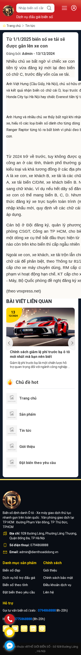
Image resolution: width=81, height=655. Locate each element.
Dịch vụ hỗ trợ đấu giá (19, 578)
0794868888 (47, 610)
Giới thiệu (50, 570)
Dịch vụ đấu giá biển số (34, 17)
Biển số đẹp (11, 570)
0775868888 (23, 619)
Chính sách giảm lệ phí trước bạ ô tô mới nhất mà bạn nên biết (40, 354)
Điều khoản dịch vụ (57, 585)
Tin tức (30, 26)
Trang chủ (13, 26)
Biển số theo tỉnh (15, 585)
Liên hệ (48, 592)
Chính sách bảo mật (58, 578)
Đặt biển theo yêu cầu (19, 592)
